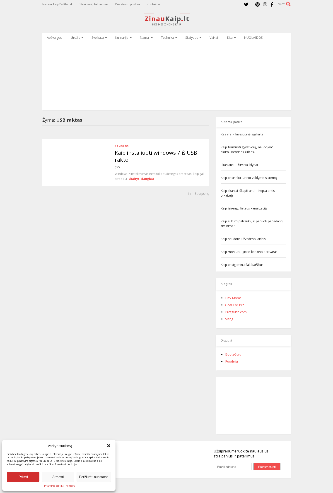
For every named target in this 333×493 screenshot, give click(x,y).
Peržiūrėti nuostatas (94, 477)
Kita (230, 37)
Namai (145, 37)
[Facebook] (271, 4)
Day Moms (233, 298)
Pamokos (122, 146)
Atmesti (58, 477)
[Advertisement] (166, 76)
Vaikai (214, 37)
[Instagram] (265, 4)
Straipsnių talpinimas (94, 4)
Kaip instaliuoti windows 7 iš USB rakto (156, 156)
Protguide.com (236, 312)
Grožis (75, 37)
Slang (229, 319)
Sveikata (98, 37)
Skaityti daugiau (141, 179)
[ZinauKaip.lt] (166, 24)
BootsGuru (233, 354)
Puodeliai (232, 361)
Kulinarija (121, 37)
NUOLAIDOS (253, 37)
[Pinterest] (257, 4)
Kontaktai (71, 485)
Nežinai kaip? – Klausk (57, 4)
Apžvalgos (54, 37)
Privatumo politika (54, 485)
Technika (167, 37)
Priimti (23, 477)
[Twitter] (246, 4)
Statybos (191, 37)
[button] (108, 445)
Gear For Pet (234, 305)
